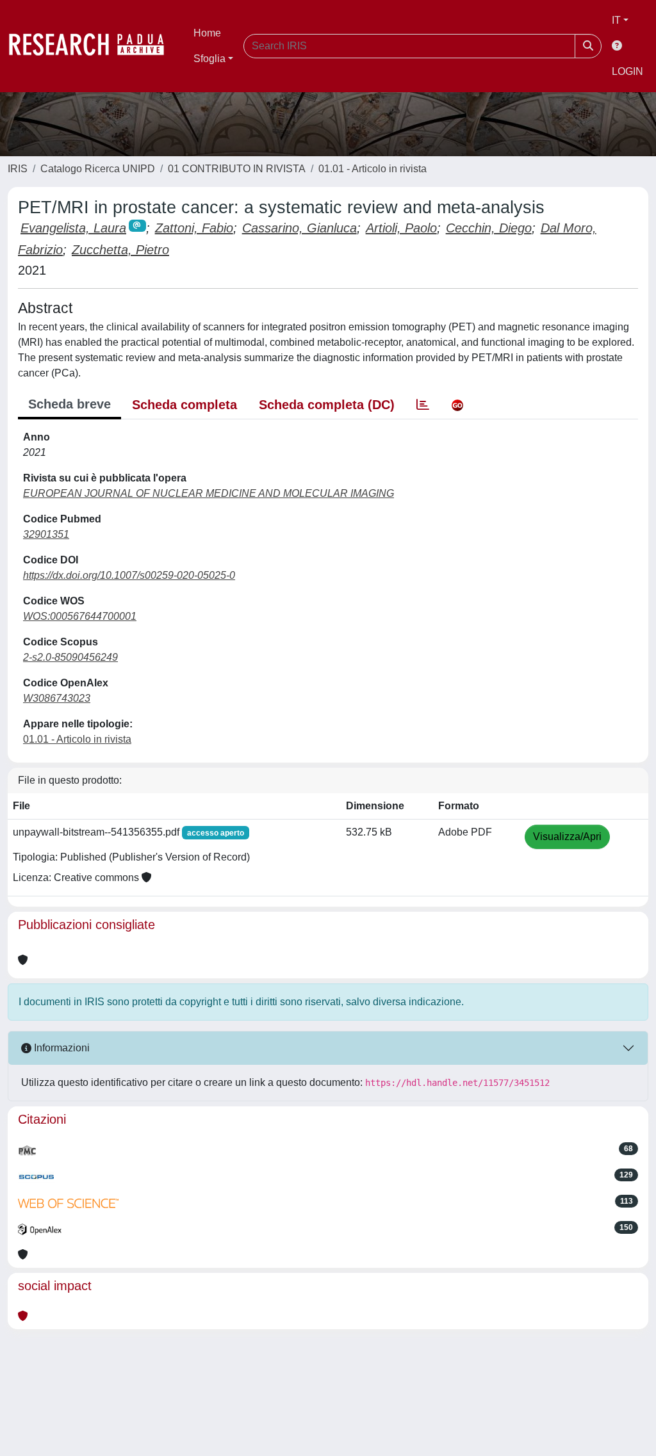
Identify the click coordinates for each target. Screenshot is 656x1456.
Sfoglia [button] (209, 58)
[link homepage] (93, 46)
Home (207, 33)
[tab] (423, 404)
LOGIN (627, 71)
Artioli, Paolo (401, 228)
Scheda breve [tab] (69, 404)
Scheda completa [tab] (184, 405)
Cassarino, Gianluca (299, 228)
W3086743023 (56, 698)
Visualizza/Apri (567, 836)
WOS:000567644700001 (79, 616)
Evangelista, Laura (73, 228)
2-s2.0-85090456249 (70, 657)
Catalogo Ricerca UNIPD (97, 168)
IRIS (18, 168)
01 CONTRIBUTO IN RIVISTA (237, 168)
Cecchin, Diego (489, 228)
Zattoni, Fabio (194, 228)
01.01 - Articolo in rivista (372, 168)
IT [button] (616, 20)
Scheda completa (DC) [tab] (327, 405)
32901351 (46, 534)
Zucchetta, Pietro (120, 250)
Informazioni (60, 1047)
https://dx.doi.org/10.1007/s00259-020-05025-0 (129, 575)
